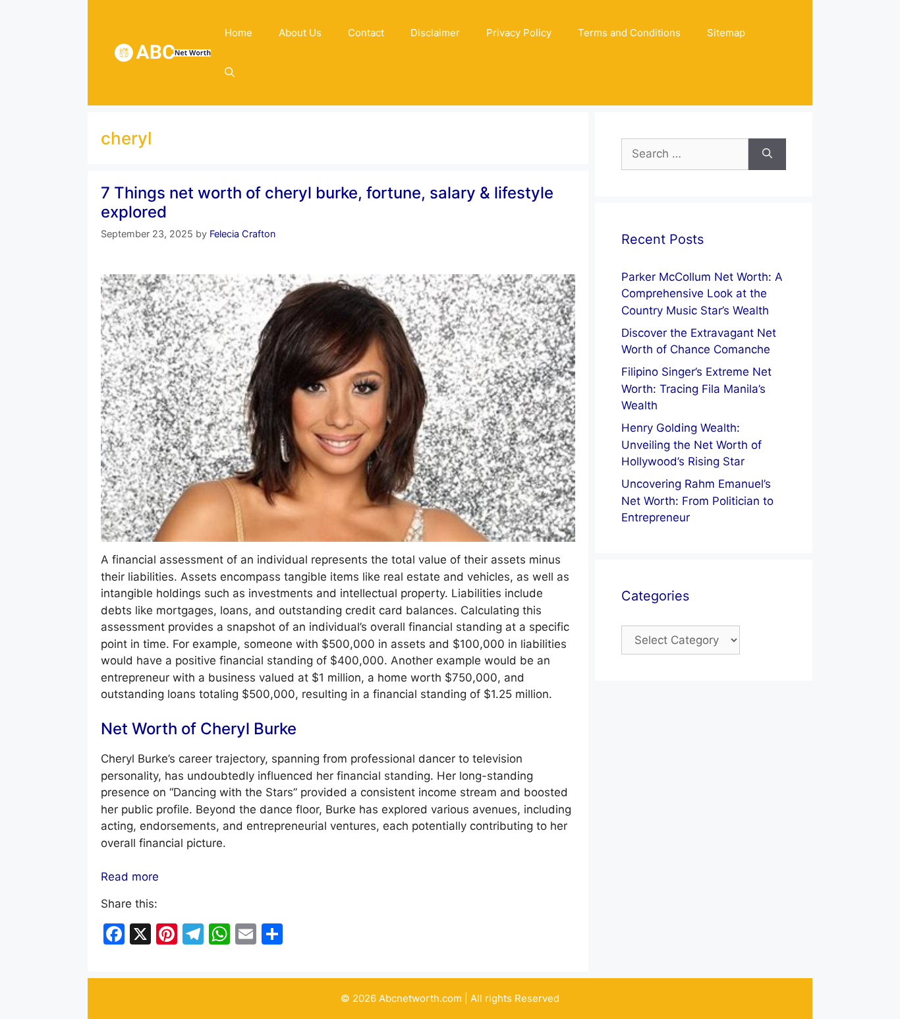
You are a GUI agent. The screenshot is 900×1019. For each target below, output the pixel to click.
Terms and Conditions (629, 32)
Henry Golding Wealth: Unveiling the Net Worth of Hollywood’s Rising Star (691, 444)
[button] (229, 72)
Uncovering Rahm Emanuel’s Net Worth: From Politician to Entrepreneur (697, 500)
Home (238, 32)
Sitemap (726, 32)
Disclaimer (435, 32)
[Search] (767, 154)
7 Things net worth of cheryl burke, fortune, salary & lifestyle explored (327, 202)
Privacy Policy (518, 32)
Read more (130, 876)
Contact (366, 32)
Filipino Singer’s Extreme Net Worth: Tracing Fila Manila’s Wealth (696, 388)
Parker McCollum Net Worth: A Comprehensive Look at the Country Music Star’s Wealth (702, 293)
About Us (300, 32)
